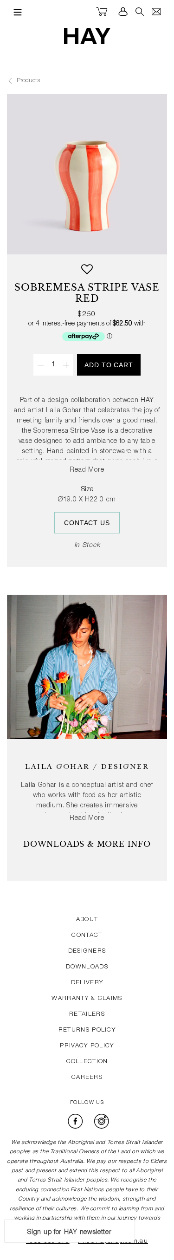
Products (27, 81)
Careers (87, 1078)
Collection (87, 1062)
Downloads (87, 967)
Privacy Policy (87, 1046)
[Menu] (15, 12)
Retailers (87, 1015)
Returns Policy (87, 1030)
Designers (87, 951)
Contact (86, 936)
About (87, 920)
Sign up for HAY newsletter (69, 1232)
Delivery (87, 983)
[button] (87, 273)
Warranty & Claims (87, 999)
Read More (87, 470)
